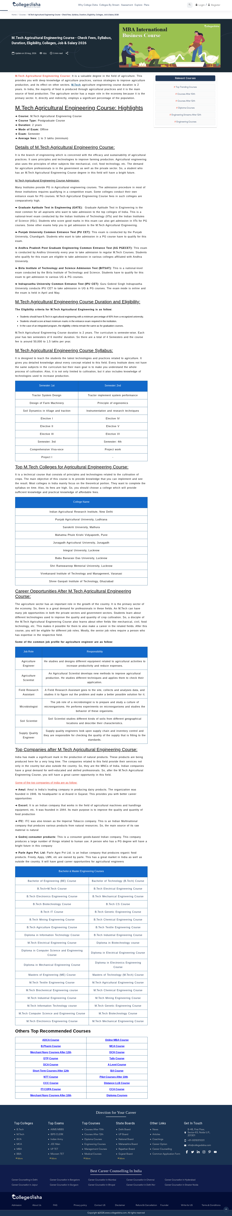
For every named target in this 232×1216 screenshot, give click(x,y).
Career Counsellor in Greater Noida (181, 1185)
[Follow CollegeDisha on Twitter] (192, 1152)
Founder (164, 1205)
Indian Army (57, 1139)
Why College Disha (88, 5)
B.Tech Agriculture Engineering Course (52, 927)
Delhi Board (125, 1130)
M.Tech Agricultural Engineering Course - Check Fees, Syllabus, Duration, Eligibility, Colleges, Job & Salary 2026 (73, 15)
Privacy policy (80, 1205)
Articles (156, 1134)
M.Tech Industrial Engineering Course (52, 998)
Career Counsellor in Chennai (140, 1180)
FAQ (55, 1205)
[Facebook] (187, 1152)
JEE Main (55, 1144)
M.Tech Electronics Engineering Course (52, 1021)
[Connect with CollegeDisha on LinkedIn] (198, 1152)
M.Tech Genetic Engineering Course (118, 1005)
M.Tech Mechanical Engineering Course (118, 1021)
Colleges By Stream (109, 5)
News (155, 1130)
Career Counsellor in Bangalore (65, 1180)
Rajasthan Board (127, 1149)
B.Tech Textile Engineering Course (118, 927)
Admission (17, 1205)
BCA (19, 1139)
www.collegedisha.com (116, 1213)
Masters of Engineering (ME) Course (52, 974)
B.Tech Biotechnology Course (52, 904)
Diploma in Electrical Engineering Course (118, 952)
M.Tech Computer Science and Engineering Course (52, 1013)
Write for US (187, 1205)
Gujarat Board (126, 1154)
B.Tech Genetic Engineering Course (118, 912)
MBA (19, 1149)
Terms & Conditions (211, 1205)
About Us (36, 1205)
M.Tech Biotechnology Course (118, 1013)
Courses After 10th (94, 1130)
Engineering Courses (95, 1144)
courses (22, 15)
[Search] (189, 5)
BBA (19, 1154)
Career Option (159, 1144)
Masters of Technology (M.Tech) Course (118, 974)
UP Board (123, 1134)
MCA (19, 1144)
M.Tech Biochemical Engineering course (52, 990)
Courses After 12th (93, 1134)
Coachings (157, 1139)
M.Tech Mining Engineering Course (118, 998)
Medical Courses (92, 1154)
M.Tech (20, 1134)
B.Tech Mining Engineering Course (52, 919)
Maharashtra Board (128, 1144)
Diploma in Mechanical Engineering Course (52, 965)
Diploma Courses (93, 1139)
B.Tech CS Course (118, 904)
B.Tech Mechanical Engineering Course (118, 896)
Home (14, 15)
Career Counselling (162, 1149)
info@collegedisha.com (199, 1145)
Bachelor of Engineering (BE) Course (52, 881)
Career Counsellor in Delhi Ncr (140, 1185)
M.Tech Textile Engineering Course (52, 982)
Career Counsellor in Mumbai (102, 1180)
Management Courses (95, 1149)
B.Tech (20, 1130)
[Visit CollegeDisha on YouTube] (215, 1152)
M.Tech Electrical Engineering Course (52, 942)
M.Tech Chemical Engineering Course (118, 990)
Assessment (127, 5)
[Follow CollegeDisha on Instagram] (204, 1152)
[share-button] (67, 53)
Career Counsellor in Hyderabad (180, 1180)
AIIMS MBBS (57, 1130)
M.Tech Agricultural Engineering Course (118, 982)
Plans (146, 5)
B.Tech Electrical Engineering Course (118, 888)
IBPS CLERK (57, 1134)
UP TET (54, 1149)
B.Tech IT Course (52, 912)
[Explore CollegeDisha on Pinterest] (209, 1152)
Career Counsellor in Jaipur (25, 1185)
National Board (126, 1139)
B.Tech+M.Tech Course (52, 888)
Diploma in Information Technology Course (52, 935)
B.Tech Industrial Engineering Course (118, 935)
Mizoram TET (57, 1154)
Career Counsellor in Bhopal (101, 1185)
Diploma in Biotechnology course (118, 942)
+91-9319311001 (196, 1140)
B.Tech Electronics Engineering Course (52, 896)
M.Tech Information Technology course (52, 1005)
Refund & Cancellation (146, 1205)
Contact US (99, 1205)
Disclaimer (120, 1205)
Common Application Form (166, 1154)
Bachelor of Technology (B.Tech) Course (118, 881)
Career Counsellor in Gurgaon (64, 1185)
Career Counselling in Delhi (25, 1180)
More (19, 1159)
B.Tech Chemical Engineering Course (118, 919)
